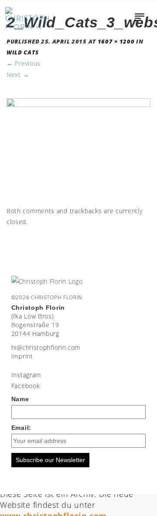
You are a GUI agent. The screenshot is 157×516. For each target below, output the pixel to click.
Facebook (25, 386)
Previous (24, 63)
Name (20, 398)
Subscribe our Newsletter (50, 459)
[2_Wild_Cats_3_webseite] (78, 151)
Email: (21, 427)
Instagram (26, 375)
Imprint (22, 356)
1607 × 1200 (116, 41)
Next (18, 74)
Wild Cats (22, 52)
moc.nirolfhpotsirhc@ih (45, 347)
